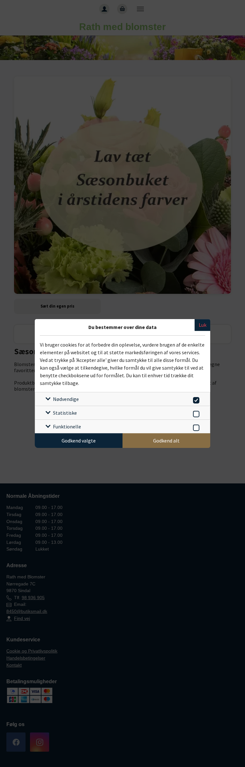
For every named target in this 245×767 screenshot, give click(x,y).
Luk (202, 325)
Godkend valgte (79, 440)
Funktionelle (67, 426)
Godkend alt (166, 440)
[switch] (195, 399)
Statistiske (65, 413)
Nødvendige (66, 399)
